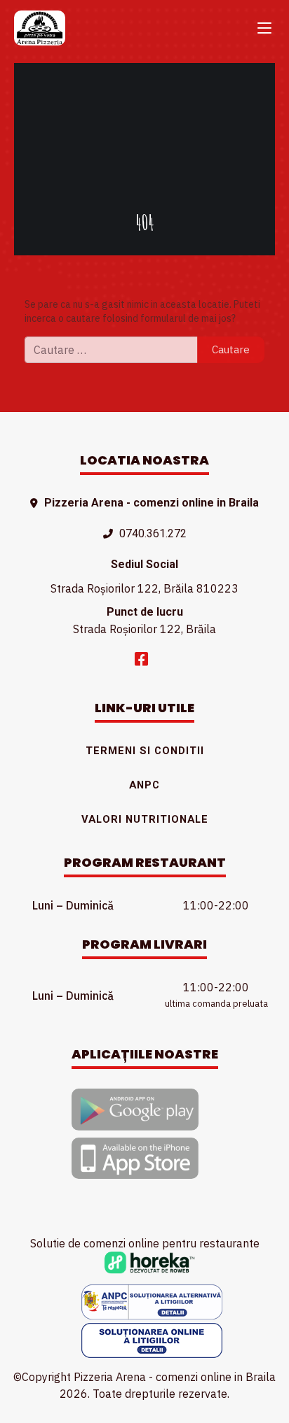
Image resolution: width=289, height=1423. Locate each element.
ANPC (144, 785)
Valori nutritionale (144, 819)
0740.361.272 (153, 533)
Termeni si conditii (145, 750)
